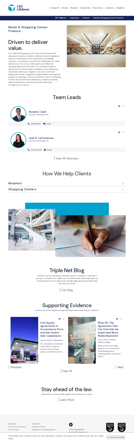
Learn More (67, 400)
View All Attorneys (67, 158)
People (74, 7)
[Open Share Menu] (119, 106)
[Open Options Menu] (123, 106)
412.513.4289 (36, 150)
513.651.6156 (36, 123)
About (64, 7)
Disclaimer (12, 424)
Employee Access (38, 427)
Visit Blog (67, 290)
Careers (109, 7)
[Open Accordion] (123, 183)
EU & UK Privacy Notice (17, 427)
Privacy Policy (13, 430)
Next (121, 367)
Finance (86, 18)
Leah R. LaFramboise (41, 138)
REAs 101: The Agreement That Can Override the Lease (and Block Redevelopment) (108, 329)
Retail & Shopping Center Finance (108, 18)
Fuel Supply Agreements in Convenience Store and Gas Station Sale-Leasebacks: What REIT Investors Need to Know (51, 329)
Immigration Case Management (43, 430)
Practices (98, 7)
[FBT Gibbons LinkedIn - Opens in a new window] (71, 424)
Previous (15, 367)
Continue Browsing (116, 437)
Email (48, 123)
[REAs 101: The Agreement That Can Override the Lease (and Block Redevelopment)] (82, 340)
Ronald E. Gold (37, 111)
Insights (120, 7)
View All (67, 371)
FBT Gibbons (60, 18)
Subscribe (36, 424)
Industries (85, 7)
